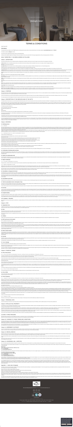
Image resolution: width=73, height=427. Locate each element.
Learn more (66, 425)
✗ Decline (69, 424)
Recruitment (28, 401)
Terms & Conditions (40, 401)
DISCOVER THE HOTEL (36, 37)
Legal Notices (31, 401)
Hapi (45, 401)
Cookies (44, 401)
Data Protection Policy (35, 401)
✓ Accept (64, 424)
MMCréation (50, 401)
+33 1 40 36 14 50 (39, 387)
